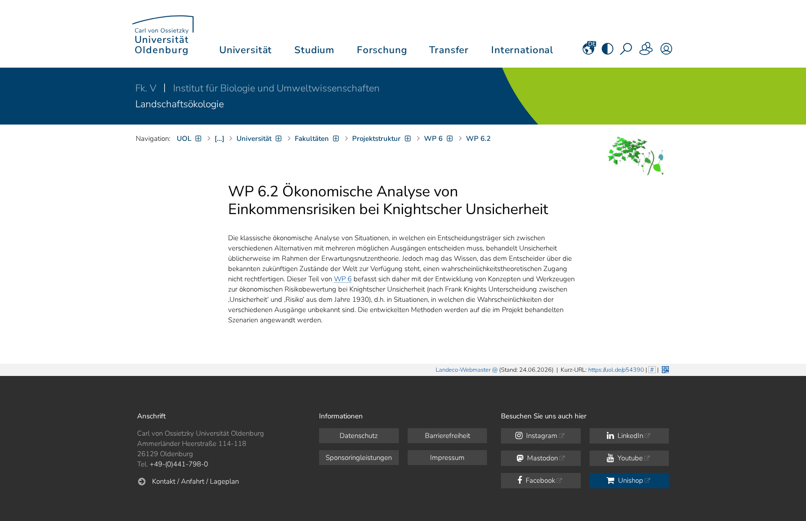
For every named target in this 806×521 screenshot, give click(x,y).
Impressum (447, 457)
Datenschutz (359, 435)
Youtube (629, 458)
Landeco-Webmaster (463, 370)
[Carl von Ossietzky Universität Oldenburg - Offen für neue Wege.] (163, 34)
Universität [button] (245, 49)
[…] (219, 138)
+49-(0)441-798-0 (179, 464)
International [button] (522, 49)
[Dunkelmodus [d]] (607, 52)
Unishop (629, 480)
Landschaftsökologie (179, 104)
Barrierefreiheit (447, 435)
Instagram (540, 435)
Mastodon (541, 458)
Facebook (539, 480)
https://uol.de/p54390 (616, 370)
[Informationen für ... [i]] (646, 52)
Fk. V (147, 88)
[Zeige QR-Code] (664, 369)
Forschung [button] (382, 49)
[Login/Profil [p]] (666, 52)
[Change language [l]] (588, 52)
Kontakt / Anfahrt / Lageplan (195, 481)
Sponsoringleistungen (359, 457)
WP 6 (343, 279)
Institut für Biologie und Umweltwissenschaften (276, 88)
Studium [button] (314, 49)
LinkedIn (629, 435)
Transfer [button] (449, 49)
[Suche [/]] (627, 52)
